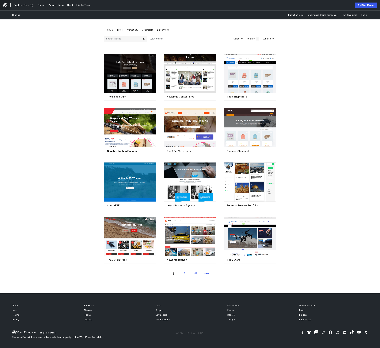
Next (206, 273)
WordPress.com (307, 305)
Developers (161, 315)
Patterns (88, 319)
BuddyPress (305, 319)
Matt (301, 310)
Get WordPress (366, 5)
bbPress (303, 315)
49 (195, 273)
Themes (16, 15)
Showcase (89, 305)
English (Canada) (48, 333)
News (14, 310)
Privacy (15, 319)
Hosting (15, 315)
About (15, 305)
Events (230, 310)
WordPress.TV (163, 319)
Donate (231, 315)
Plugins (87, 315)
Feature (252, 38)
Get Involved (233, 305)
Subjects (267, 38)
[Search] (144, 39)
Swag (231, 319)
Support (160, 310)
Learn (158, 305)
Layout (236, 38)
